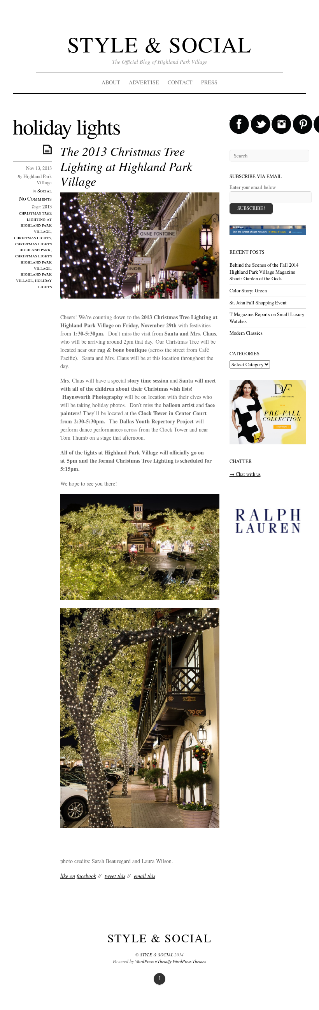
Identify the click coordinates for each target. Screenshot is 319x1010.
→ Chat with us (245, 474)
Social (44, 190)
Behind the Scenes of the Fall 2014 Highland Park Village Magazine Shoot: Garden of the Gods (264, 272)
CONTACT (180, 82)
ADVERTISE (144, 82)
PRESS (209, 82)
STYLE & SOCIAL (159, 44)
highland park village (34, 277)
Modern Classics (246, 333)
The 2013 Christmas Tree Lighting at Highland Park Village (126, 166)
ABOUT (111, 82)
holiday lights (43, 283)
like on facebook (78, 875)
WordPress (144, 961)
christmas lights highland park (33, 246)
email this (144, 875)
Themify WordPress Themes (182, 961)
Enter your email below (253, 187)
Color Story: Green (248, 290)
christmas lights (32, 237)
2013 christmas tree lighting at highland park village (35, 218)
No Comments (35, 198)
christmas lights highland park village (33, 261)
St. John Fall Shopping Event (258, 302)
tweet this (115, 875)
